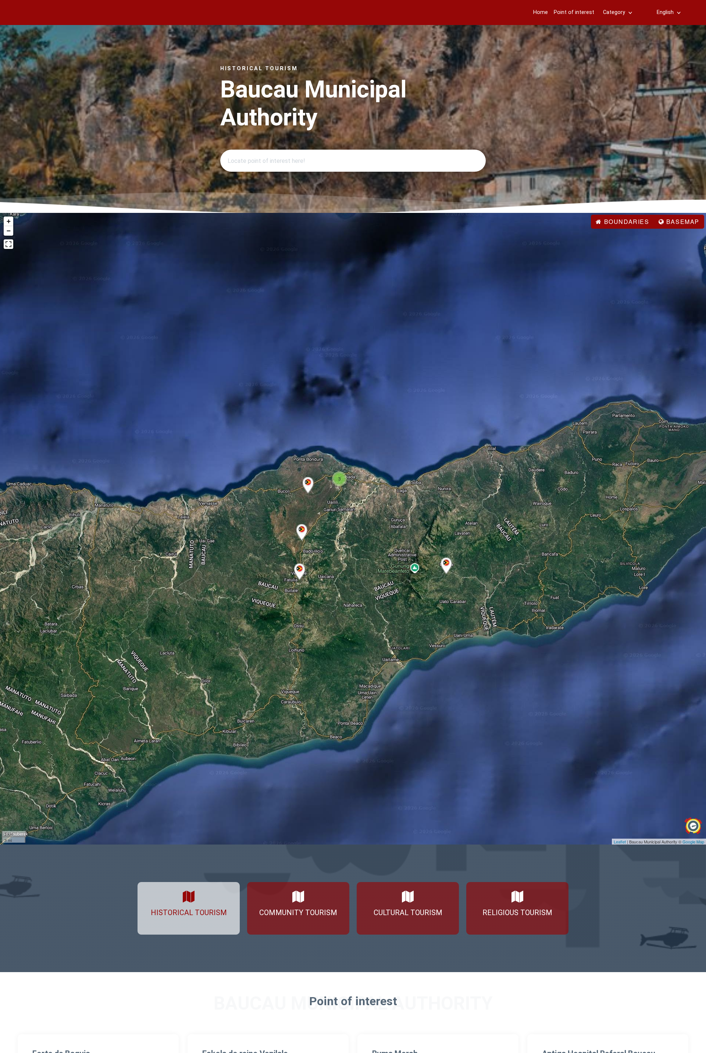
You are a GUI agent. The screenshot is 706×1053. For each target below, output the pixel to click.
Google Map (693, 842)
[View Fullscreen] (8, 244)
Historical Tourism (189, 912)
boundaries (625, 221)
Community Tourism (298, 912)
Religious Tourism (517, 912)
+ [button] (9, 221)
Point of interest (574, 12)
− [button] (9, 231)
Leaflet (620, 842)
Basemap (681, 221)
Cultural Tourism (408, 912)
